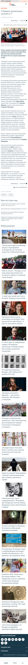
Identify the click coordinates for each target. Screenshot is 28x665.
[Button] (14, 21)
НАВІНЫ (6, 663)
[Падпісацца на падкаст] (16, 639)
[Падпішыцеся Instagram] (23, 639)
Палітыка (4, 8)
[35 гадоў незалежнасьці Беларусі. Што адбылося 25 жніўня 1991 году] (14, 361)
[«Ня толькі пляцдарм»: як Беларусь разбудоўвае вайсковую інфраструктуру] (14, 616)
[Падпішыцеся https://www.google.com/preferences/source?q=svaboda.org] (2, 639)
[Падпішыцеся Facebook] (5, 639)
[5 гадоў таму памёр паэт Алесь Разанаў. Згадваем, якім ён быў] (14, 287)
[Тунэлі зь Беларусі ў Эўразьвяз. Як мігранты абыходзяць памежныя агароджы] (14, 517)
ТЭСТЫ (15, 663)
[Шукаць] (22, 663)
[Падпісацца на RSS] (5, 643)
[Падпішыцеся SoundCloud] (19, 639)
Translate (24, 1)
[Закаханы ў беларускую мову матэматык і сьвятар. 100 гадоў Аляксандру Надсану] (14, 593)
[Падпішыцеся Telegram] (2, 643)
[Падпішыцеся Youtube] (12, 639)
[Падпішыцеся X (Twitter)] (9, 639)
